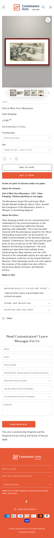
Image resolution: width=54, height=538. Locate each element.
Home (4, 102)
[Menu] (3, 7)
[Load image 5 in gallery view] (41, 93)
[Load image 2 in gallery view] (20, 93)
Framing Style (8, 133)
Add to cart (27, 167)
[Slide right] (49, 93)
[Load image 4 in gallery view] (34, 93)
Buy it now (27, 175)
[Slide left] (5, 93)
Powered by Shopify (27, 532)
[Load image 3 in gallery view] (27, 93)
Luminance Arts (22, 529)
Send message (18, 424)
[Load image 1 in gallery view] (13, 93)
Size (4, 144)
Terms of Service (39, 435)
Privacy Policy (19, 435)
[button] (43, 7)
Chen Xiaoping (9, 114)
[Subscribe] (50, 485)
